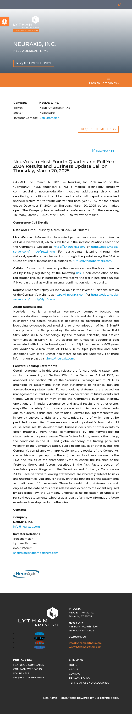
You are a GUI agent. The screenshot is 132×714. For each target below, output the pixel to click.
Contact (75, 674)
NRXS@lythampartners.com (92, 261)
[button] (4, 21)
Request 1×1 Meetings (29, 678)
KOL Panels (21, 674)
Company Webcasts (27, 669)
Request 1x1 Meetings (33, 63)
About (73, 670)
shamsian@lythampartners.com (35, 553)
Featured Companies (28, 665)
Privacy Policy (79, 679)
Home (73, 665)
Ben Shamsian (49, 118)
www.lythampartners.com (85, 647)
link (78, 273)
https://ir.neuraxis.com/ (69, 246)
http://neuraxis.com (60, 358)
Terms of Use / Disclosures (89, 683)
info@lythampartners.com (85, 643)
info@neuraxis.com (26, 526)
